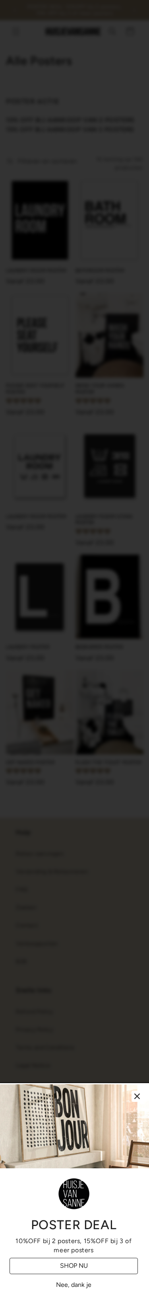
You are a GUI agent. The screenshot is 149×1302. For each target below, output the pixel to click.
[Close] (137, 1096)
